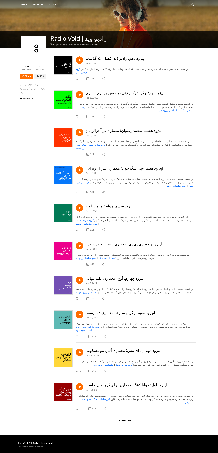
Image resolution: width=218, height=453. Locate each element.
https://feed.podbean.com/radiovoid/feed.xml (75, 44)
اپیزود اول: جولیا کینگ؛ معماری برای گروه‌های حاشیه (126, 385)
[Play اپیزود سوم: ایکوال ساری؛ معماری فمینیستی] (79, 314)
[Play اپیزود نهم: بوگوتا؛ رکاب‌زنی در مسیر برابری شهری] (79, 94)
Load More (124, 420)
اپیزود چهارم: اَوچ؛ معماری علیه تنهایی (115, 278)
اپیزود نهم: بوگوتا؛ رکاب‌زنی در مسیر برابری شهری (125, 92)
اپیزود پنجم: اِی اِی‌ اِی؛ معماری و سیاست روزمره (124, 244)
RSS (42, 76)
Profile (52, 4)
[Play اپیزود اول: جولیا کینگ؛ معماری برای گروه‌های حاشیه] (79, 386)
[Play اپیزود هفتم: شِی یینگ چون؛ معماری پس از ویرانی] (79, 170)
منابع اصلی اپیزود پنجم (86, 258)
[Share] (103, 78)
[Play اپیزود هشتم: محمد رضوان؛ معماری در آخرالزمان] (79, 132)
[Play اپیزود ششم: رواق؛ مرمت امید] (79, 208)
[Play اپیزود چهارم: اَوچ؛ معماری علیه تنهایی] (79, 280)
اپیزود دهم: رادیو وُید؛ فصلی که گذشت (115, 58)
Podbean (39, 447)
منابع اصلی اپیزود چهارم (87, 292)
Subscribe (38, 4)
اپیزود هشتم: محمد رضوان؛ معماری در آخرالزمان (124, 130)
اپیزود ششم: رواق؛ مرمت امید (110, 206)
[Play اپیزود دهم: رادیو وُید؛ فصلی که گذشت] (79, 60)
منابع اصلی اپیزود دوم (104, 364)
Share (28, 76)
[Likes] (77, 78)
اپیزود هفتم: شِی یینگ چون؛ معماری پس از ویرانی (124, 168)
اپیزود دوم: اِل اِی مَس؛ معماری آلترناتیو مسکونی (124, 350)
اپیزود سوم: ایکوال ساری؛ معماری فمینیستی (120, 312)
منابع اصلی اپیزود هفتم (176, 185)
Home (24, 4)
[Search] (193, 4)
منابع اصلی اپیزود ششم (86, 223)
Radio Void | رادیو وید (78, 38)
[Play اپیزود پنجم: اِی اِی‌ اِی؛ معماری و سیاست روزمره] (79, 245)
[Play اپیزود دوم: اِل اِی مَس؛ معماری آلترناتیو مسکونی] (79, 352)
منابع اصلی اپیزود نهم (169, 110)
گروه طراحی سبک (97, 144)
